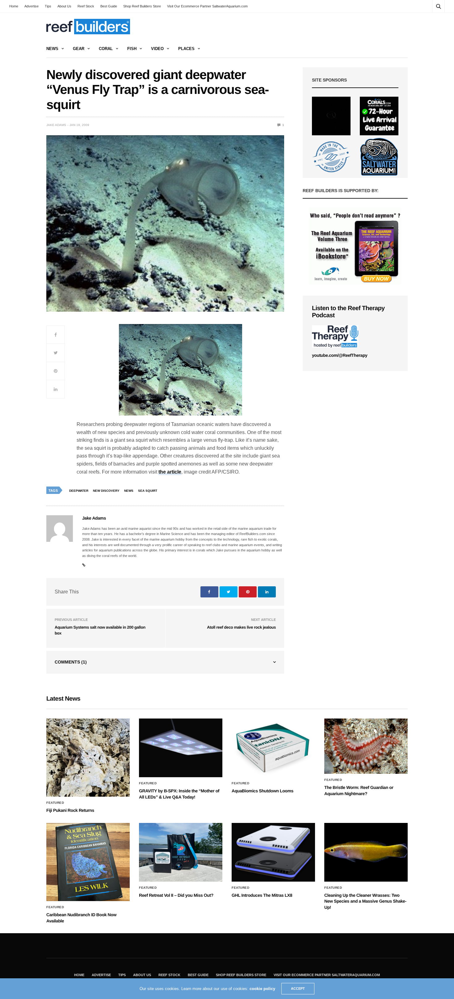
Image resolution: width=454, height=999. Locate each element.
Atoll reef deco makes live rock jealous (241, 627)
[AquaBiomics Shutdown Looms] (273, 748)
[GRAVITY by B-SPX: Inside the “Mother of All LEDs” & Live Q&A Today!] (180, 748)
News (52, 48)
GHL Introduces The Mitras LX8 (262, 895)
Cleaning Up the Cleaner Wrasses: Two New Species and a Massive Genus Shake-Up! (365, 901)
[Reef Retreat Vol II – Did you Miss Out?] (180, 852)
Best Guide (108, 6)
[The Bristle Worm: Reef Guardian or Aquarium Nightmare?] (366, 746)
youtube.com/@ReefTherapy (339, 355)
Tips (48, 6)
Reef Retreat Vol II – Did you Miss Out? (176, 895)
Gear (78, 48)
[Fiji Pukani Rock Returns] (88, 758)
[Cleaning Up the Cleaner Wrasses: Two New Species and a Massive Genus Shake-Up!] (366, 852)
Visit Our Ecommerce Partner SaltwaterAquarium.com (207, 6)
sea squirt (147, 490)
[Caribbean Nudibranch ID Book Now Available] (88, 862)
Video (157, 48)
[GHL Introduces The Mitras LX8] (273, 852)
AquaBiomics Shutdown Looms (262, 790)
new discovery (106, 490)
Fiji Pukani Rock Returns (70, 810)
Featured (55, 802)
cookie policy (262, 988)
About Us (64, 6)
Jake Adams (56, 125)
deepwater (78, 490)
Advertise (31, 6)
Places (186, 48)
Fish (132, 48)
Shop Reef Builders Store (142, 6)
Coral (106, 48)
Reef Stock (86, 6)
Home (13, 6)
